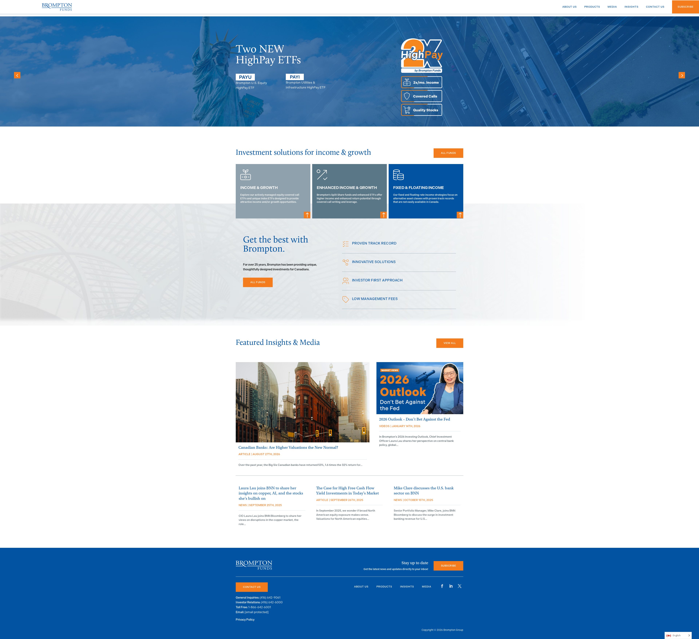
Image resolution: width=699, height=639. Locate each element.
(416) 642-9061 (270, 597)
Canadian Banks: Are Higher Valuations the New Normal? (288, 447)
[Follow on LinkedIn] (451, 586)
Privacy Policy (245, 620)
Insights (407, 586)
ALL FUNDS (448, 153)
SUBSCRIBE (448, 565)
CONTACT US (251, 587)
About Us (361, 586)
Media (426, 586)
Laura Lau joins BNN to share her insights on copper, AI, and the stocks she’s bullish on (271, 493)
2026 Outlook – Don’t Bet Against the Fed (414, 419)
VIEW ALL (450, 343)
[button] (682, 75)
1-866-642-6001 (259, 607)
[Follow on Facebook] (442, 586)
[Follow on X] (459, 586)
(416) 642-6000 (272, 602)
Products (384, 586)
